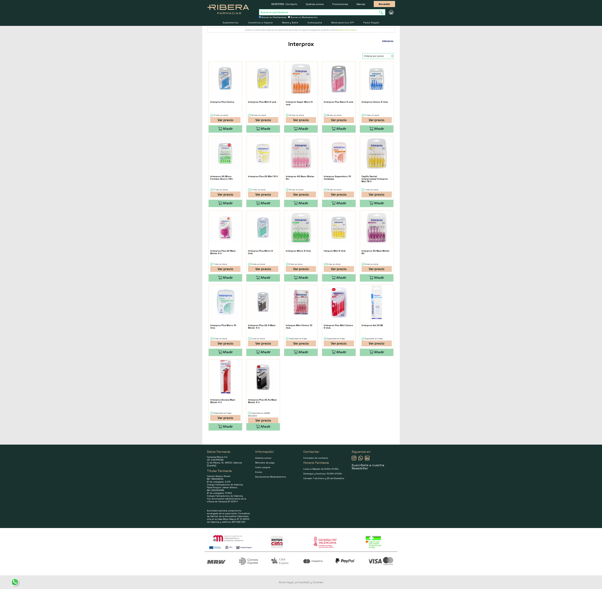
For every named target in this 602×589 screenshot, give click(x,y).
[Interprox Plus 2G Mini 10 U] (263, 153)
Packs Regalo (371, 22)
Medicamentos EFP (342, 22)
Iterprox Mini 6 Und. (335, 251)
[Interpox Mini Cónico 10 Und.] (301, 302)
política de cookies (347, 30)
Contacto (291, 4)
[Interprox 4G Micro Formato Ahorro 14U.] (225, 153)
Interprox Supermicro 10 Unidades (337, 177)
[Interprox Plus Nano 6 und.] (339, 79)
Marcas (361, 4)
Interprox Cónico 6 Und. (375, 102)
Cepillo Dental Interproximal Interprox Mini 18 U (375, 179)
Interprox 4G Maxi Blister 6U (376, 252)
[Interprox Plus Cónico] (225, 79)
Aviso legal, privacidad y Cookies (301, 582)
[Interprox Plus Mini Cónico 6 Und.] (339, 302)
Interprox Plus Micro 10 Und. (223, 326)
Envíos (258, 472)
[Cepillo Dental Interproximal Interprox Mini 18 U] (376, 153)
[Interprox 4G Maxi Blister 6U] (376, 228)
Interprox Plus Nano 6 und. (339, 102)
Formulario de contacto (315, 458)
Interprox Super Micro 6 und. (299, 103)
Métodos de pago (265, 462)
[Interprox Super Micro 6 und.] (301, 79)
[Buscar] (382, 12)
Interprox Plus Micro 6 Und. (260, 252)
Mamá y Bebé (290, 22)
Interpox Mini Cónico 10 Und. (299, 326)
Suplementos (231, 22)
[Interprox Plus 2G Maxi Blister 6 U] (225, 228)
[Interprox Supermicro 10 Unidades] (339, 153)
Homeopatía (315, 22)
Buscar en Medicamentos (304, 17)
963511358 (277, 4)
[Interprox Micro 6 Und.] (301, 228)
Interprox (301, 44)
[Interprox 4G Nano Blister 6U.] (301, 153)
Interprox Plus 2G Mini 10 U (263, 176)
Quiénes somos (315, 4)
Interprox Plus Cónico (222, 102)
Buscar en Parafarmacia (273, 17)
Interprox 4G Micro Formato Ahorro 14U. (221, 177)
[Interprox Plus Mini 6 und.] (263, 79)
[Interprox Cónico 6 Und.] (376, 79)
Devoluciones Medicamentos (270, 476)
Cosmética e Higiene (260, 22)
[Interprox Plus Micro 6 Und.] (263, 228)
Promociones (340, 4)
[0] (391, 12)
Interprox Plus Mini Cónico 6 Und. (338, 326)
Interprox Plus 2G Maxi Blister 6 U (222, 252)
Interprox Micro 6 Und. (298, 251)
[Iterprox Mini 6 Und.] (339, 228)
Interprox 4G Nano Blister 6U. (300, 177)
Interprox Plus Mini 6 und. (262, 102)
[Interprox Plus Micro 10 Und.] (225, 302)
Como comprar (262, 467)
